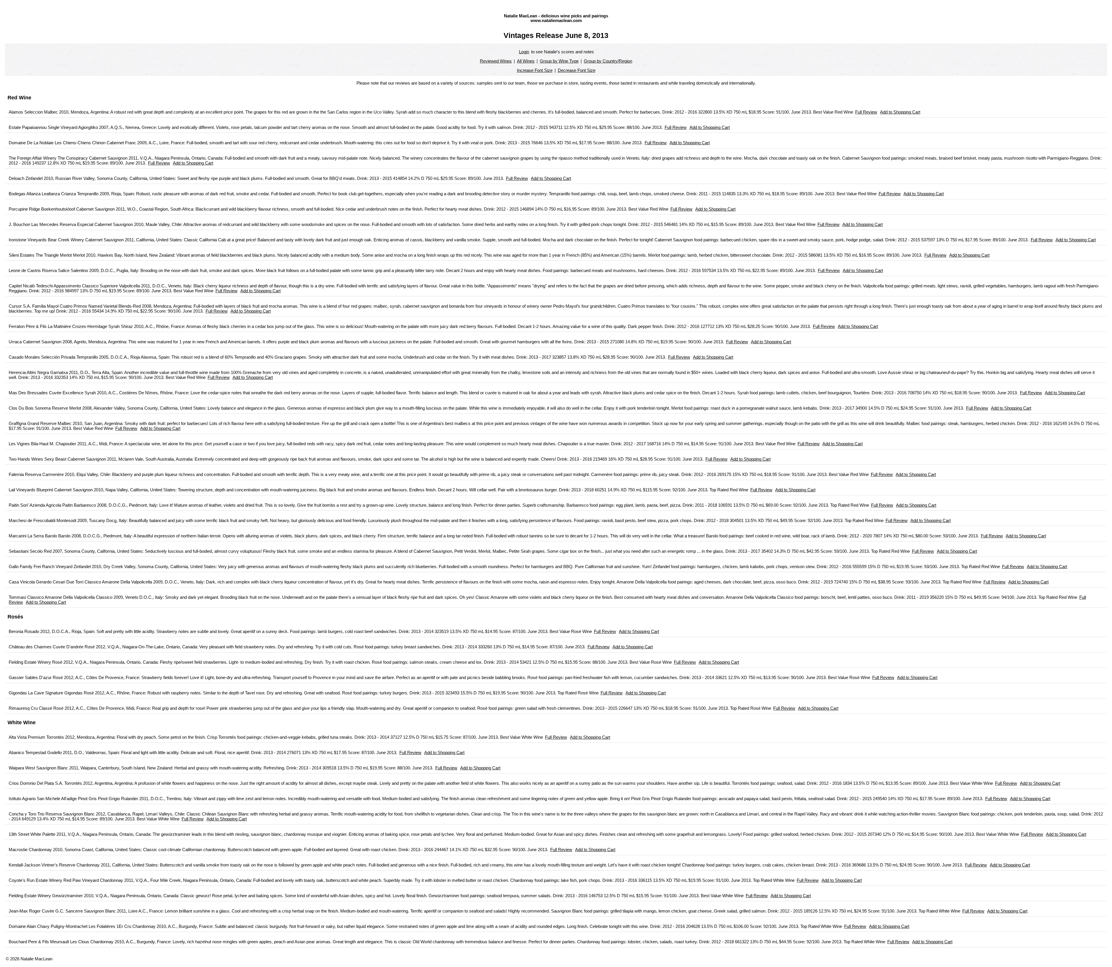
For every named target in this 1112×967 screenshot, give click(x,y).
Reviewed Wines (496, 61)
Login (524, 52)
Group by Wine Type (559, 61)
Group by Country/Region (608, 61)
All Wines (526, 61)
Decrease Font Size (576, 70)
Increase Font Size (535, 70)
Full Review (866, 112)
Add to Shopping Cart (900, 112)
